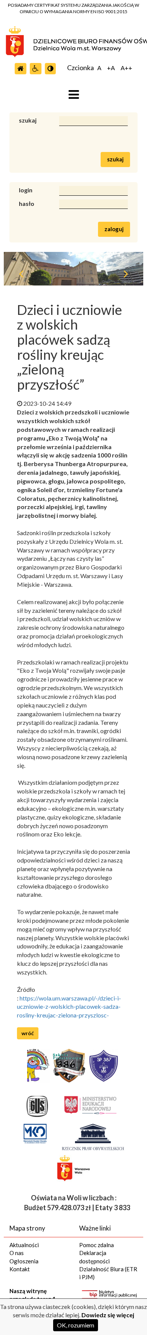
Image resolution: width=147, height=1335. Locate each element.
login (25, 189)
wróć (27, 1033)
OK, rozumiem (75, 1325)
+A (111, 68)
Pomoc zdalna (96, 1244)
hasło (26, 203)
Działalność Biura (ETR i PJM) (108, 1273)
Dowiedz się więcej (107, 1314)
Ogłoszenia (23, 1261)
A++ (126, 68)
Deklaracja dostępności (94, 1256)
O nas (16, 1252)
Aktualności (24, 1244)
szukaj (28, 120)
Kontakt (19, 1269)
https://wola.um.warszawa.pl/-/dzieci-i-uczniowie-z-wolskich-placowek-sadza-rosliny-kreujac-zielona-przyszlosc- (69, 1006)
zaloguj (114, 229)
